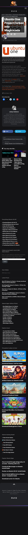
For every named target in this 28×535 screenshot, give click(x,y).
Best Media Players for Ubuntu (10, 306)
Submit (4, 261)
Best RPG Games (7, 445)
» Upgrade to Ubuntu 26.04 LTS (9, 229)
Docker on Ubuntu (7, 317)
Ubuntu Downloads (16, 86)
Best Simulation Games (9, 447)
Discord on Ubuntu (7, 321)
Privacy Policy (16, 492)
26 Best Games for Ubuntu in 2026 (12, 380)
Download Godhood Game (10, 395)
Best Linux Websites (8, 343)
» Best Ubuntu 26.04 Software (9, 239)
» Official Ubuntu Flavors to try (9, 241)
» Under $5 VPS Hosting (8, 226)
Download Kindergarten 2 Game (12, 426)
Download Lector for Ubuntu (11, 478)
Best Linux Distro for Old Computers (12, 338)
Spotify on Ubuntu (7, 318)
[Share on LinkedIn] (14, 34)
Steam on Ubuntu (7, 320)
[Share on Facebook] (8, 34)
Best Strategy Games (8, 452)
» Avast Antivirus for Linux (8, 233)
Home (3, 14)
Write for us (9, 492)
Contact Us (9, 490)
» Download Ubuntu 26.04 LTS (9, 222)
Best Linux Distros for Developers (11, 337)
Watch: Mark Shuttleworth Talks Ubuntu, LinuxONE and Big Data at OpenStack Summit (19, 163)
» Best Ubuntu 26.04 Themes (9, 237)
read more (22, 75)
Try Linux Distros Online (9, 331)
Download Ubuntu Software (15, 87)
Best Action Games (8, 437)
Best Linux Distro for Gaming (10, 332)
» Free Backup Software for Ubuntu (11, 245)
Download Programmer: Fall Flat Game (12, 363)
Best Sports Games (8, 449)
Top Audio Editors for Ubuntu (10, 307)
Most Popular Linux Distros (9, 334)
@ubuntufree (8, 80)
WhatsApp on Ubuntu (8, 323)
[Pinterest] (16, 11)
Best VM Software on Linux (9, 341)
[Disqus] (14, 190)
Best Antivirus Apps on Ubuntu (10, 312)
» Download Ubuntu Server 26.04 (10, 224)
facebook (14, 79)
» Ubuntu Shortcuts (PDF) (10, 243)
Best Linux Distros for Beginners (11, 335)
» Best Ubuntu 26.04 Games (9, 235)
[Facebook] (12, 11)
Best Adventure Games (9, 440)
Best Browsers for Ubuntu (9, 309)
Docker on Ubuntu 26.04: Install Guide (14, 471)
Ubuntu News (9, 14)
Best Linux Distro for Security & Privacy (13, 340)
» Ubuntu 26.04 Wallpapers (8, 227)
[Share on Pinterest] (11, 34)
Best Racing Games (8, 442)
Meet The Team (17, 490)
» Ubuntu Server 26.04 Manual (9, 231)
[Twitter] (14, 11)
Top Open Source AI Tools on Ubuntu (12, 314)
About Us (4, 490)
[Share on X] (5, 34)
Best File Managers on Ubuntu (10, 311)
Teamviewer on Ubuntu (8, 315)
